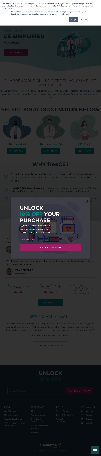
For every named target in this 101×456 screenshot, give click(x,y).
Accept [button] (73, 20)
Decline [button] (84, 20)
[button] (86, 201)
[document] (50, 228)
